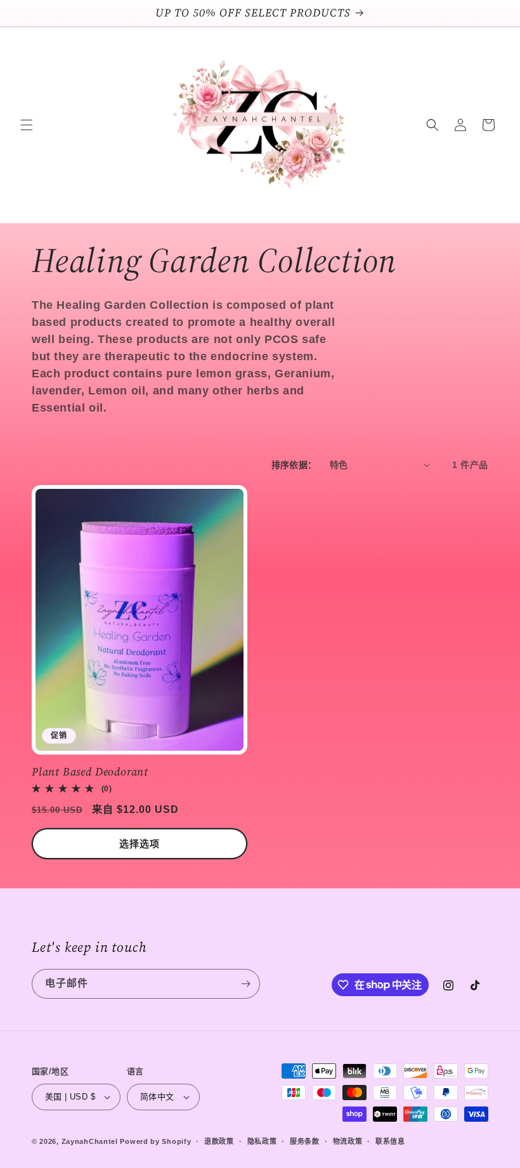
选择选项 (139, 843)
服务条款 (305, 1141)
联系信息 (390, 1141)
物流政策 (348, 1141)
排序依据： (294, 465)
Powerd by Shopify (155, 1141)
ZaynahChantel (90, 1141)
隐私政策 (262, 1141)
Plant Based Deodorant (90, 772)
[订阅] (245, 984)
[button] (27, 125)
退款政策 (219, 1141)
